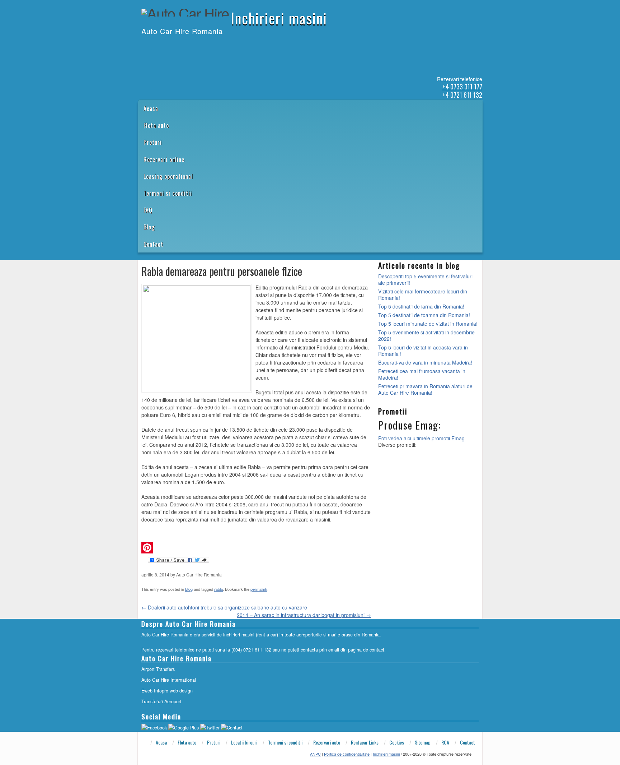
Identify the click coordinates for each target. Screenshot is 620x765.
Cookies (396, 743)
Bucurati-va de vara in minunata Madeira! (425, 362)
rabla (218, 589)
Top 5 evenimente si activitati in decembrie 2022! (426, 335)
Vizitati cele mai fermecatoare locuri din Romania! (422, 294)
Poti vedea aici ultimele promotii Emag (421, 438)
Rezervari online (164, 159)
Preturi (153, 142)
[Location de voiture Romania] (188, 46)
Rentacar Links (365, 743)
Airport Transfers (158, 669)
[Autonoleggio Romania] (179, 46)
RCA (445, 743)
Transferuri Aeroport (161, 701)
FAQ (148, 210)
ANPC (315, 754)
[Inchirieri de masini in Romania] (142, 46)
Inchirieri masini (279, 18)
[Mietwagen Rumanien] (170, 46)
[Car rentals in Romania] (151, 46)
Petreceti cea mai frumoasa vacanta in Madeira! (421, 374)
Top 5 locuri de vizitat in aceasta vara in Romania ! (423, 350)
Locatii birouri (244, 743)
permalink (258, 589)
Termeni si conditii (168, 193)
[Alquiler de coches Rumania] (160, 46)
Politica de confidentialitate (347, 754)
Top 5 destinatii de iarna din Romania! (421, 306)
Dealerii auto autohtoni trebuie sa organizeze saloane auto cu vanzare (224, 607)
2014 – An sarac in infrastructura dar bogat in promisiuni (304, 614)
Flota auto (156, 125)
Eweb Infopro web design (167, 690)
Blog (149, 227)
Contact (153, 244)
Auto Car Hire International (168, 680)
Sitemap (423, 743)
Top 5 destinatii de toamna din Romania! (424, 315)
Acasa (151, 108)
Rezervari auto (326, 743)
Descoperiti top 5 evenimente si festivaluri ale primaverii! (425, 279)
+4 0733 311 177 (462, 86)
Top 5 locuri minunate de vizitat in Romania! (428, 323)
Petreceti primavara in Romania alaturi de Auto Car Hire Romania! (425, 389)
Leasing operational (168, 176)
